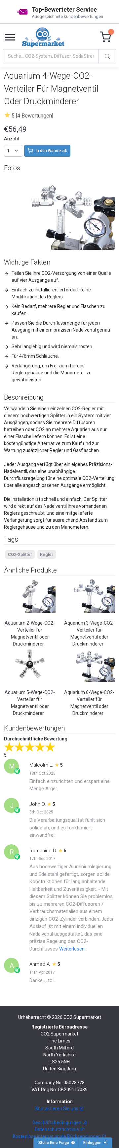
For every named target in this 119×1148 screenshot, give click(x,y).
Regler (46, 554)
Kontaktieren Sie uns (57, 1108)
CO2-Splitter (20, 554)
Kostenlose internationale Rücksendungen (57, 1136)
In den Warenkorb (51, 150)
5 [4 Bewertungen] (32, 116)
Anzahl (11, 138)
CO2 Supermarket (82, 1017)
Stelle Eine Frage (54, 1142)
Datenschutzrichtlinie (57, 1129)
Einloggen (93, 1142)
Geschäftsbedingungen (57, 1122)
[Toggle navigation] (10, 37)
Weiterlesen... (73, 949)
